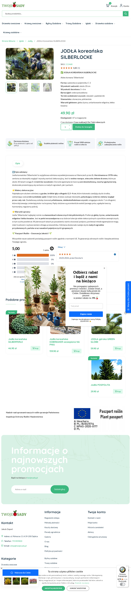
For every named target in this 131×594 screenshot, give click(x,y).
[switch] (122, 584)
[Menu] (126, 566)
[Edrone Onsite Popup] (65, 297)
